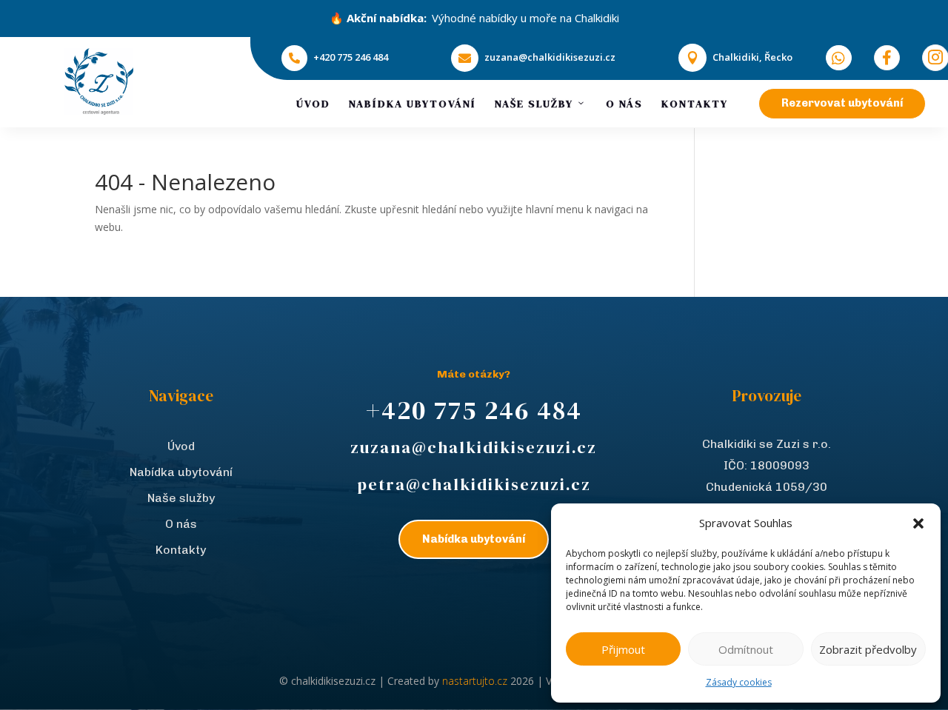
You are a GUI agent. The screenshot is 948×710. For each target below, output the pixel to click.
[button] (918, 523)
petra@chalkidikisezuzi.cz (474, 484)
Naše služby (534, 103)
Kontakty (694, 103)
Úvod (313, 103)
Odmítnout (745, 649)
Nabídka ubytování (412, 103)
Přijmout (623, 649)
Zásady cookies (739, 682)
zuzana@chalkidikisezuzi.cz (549, 57)
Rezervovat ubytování (842, 103)
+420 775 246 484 (350, 57)
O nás (624, 103)
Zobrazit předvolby (868, 649)
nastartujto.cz (476, 681)
